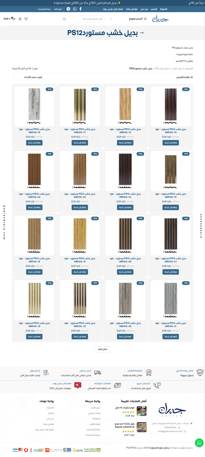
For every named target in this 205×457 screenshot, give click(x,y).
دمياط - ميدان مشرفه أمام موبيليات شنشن (170, 423)
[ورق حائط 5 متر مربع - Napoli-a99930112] (142, 429)
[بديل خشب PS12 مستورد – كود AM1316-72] (34, 300)
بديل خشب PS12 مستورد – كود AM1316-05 (79, 195)
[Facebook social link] (80, 9)
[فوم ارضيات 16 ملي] (142, 412)
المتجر (51, 413)
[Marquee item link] (88, 3)
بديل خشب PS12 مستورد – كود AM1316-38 (125, 324)
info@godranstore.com (170, 431)
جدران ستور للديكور (160, 448)
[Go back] (142, 33)
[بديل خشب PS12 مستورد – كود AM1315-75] (171, 106)
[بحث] (64, 18)
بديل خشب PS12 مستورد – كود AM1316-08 (125, 260)
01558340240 (170, 427)
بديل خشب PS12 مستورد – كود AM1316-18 (34, 260)
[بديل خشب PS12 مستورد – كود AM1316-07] (171, 236)
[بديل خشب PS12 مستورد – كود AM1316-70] (80, 300)
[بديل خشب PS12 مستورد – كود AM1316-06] (34, 171)
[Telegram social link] (68, 9)
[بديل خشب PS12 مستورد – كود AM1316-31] (171, 300)
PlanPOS (131, 448)
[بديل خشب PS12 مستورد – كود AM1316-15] (80, 236)
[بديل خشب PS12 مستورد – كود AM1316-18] (34, 236)
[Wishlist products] (26, 19)
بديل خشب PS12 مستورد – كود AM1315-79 (170, 195)
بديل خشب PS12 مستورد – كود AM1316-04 (125, 195)
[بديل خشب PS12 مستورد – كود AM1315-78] (34, 106)
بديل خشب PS (162, 68)
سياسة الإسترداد (92, 435)
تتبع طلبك (95, 407)
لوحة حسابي (94, 413)
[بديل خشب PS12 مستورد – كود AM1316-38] (125, 300)
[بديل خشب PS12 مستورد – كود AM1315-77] (80, 106)
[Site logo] (160, 19)
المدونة (50, 407)
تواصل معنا (48, 424)
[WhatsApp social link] (75, 9)
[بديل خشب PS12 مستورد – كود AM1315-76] (125, 106)
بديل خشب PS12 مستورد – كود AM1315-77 (79, 130)
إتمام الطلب (94, 424)
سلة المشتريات (93, 429)
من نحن (50, 418)
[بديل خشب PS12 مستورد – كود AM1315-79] (171, 171)
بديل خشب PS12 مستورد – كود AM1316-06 (34, 195)
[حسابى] (20, 19)
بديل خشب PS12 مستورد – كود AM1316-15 (79, 260)
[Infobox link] (63, 386)
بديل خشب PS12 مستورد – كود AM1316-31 (170, 324)
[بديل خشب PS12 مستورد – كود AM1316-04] (125, 171)
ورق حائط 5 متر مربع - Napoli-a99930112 (123, 425)
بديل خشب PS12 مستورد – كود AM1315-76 (125, 130)
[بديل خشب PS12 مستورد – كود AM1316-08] (125, 236)
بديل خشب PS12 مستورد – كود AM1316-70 (79, 324)
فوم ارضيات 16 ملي (124, 407)
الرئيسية (189, 68)
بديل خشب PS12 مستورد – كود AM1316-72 (34, 324)
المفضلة (96, 418)
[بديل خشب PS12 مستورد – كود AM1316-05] (80, 171)
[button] (171, 142)
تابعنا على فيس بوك (44, 429)
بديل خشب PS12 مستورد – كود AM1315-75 (170, 130)
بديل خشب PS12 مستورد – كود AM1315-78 (34, 130)
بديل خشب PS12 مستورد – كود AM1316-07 (170, 260)
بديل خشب (177, 68)
